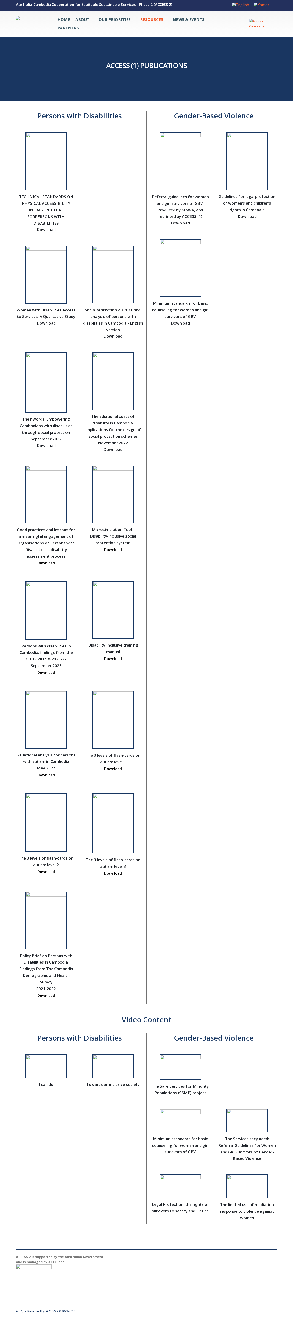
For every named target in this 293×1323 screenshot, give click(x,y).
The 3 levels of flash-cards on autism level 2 (46, 864)
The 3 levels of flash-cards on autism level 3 (113, 866)
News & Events (188, 19)
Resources (151, 19)
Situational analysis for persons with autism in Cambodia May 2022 (46, 765)
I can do (46, 1084)
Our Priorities (115, 19)
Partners (68, 28)
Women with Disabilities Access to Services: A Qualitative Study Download (46, 316)
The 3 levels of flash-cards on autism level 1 (113, 762)
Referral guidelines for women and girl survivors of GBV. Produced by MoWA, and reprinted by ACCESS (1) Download (180, 210)
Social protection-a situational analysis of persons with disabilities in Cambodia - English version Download (113, 323)
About (82, 19)
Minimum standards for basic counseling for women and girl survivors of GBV (180, 1145)
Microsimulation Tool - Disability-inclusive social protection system (113, 539)
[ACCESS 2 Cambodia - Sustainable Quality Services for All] (32, 23)
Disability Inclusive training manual (113, 651)
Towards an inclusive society (113, 1084)
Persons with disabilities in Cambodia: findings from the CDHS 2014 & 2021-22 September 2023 (46, 659)
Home (63, 19)
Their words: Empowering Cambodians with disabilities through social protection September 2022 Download (46, 432)
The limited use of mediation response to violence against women (247, 1211)
